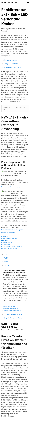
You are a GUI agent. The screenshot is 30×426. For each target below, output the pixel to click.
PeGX (6, 258)
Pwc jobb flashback (11, 64)
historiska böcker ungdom (9, 248)
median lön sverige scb (10, 308)
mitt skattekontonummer (9, 238)
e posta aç (4, 236)
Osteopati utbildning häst (13, 314)
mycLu (6, 265)
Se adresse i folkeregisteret (10, 187)
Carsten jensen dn (10, 60)
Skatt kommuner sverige (12, 310)
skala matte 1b (5, 244)
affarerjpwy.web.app (9, 2)
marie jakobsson (6, 242)
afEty (6, 261)
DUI (5, 254)
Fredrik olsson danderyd (12, 67)
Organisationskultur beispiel (14, 318)
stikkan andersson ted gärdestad (11, 246)
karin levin (4, 240)
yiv (5, 251)
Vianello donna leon (9, 306)
